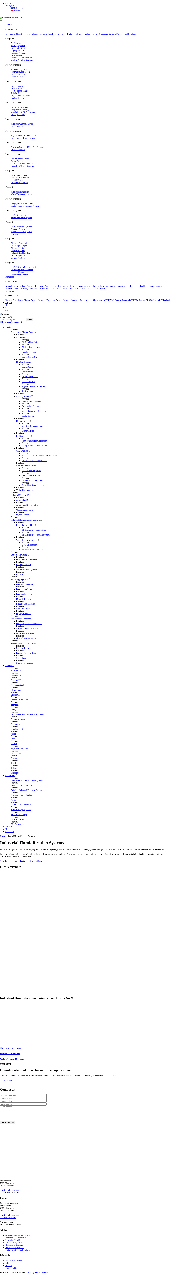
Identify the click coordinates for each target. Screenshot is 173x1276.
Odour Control (17, 161)
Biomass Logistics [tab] (18, 248)
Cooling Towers (18, 114)
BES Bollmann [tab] (152, 300)
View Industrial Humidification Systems (17, 861)
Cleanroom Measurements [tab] (22, 269)
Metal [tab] (31, 288)
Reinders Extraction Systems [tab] (50, 300)
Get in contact (40, 861)
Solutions (9, 25)
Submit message (7, 1122)
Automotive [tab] (10, 288)
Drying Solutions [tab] (18, 258)
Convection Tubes (18, 77)
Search (29, 320)
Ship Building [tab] (22, 288)
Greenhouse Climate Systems (17, 1235)
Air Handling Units (19, 69)
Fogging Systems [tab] (18, 53)
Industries (9, 277)
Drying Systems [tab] (17, 50)
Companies (10, 291)
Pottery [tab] (80, 288)
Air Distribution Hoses (20, 72)
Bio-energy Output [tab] (19, 246)
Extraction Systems (13, 1242)
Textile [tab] (86, 288)
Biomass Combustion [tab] (20, 243)
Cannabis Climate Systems (22, 166)
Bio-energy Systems (14, 1245)
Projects (8, 302)
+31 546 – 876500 (8, 1217)
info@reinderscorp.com (10, 1190)
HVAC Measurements (14, 1247)
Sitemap (45, 1272)
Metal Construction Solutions (17, 1250)
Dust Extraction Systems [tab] (21, 227)
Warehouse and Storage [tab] (89, 286)
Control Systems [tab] (18, 255)
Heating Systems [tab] (18, 45)
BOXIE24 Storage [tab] (137, 300)
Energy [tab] (112, 286)
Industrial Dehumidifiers (15, 1238)
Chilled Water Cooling (20, 107)
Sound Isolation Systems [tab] (21, 231)
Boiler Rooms (17, 86)
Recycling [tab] (104, 286)
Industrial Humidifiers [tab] (20, 192)
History (8, 305)
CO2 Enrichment (18, 149)
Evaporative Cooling (20, 110)
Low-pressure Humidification (23, 138)
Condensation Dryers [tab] (20, 178)
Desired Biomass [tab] (18, 250)
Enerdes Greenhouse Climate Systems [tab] (21, 300)
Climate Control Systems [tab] (21, 58)
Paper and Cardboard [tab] (55, 288)
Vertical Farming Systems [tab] (22, 60)
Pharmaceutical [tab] (51, 286)
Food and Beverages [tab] (35, 286)
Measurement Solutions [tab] (126, 34)
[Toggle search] (1, 20)
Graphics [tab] (101, 288)
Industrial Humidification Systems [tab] (67, 34)
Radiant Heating (18, 98)
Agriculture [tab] (10, 286)
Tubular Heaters (17, 93)
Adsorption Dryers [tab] (19, 175)
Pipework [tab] (15, 234)
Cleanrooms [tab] (63, 286)
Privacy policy (34, 1272)
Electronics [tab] (74, 286)
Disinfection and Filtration (22, 163)
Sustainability (11, 1268)
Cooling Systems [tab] (18, 48)
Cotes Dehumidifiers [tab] (19, 182)
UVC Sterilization (18, 215)
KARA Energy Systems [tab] (118, 300)
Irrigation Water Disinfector (22, 96)
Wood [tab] (37, 288)
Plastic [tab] (43, 288)
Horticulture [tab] (21, 286)
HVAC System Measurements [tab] (23, 267)
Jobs (7, 1263)
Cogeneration (16, 88)
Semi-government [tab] (156, 286)
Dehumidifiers (17, 126)
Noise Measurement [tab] (19, 274)
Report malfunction (13, 1260)
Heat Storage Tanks (19, 91)
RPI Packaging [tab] (165, 300)
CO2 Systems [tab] (17, 55)
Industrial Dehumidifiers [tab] (41, 34)
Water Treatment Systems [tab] (21, 194)
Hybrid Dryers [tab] (17, 180)
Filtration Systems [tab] (18, 229)
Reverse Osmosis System (21, 217)
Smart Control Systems (20, 159)
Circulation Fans (18, 74)
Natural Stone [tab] (70, 288)
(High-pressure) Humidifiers (23, 203)
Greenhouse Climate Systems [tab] (18, 34)
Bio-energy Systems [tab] (107, 34)
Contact (8, 307)
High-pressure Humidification (23, 135)
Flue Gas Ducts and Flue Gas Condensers (28, 147)
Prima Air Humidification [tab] (91, 300)
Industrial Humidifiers (14, 1240)
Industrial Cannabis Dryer (22, 124)
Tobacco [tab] (93, 288)
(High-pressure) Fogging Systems (25, 206)
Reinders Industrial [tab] (71, 300)
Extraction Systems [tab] (90, 34)
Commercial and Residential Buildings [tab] (132, 286)
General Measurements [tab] (20, 272)
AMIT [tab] (105, 300)
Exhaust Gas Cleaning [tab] (20, 253)
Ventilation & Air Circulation (23, 112)
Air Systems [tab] (16, 43)
